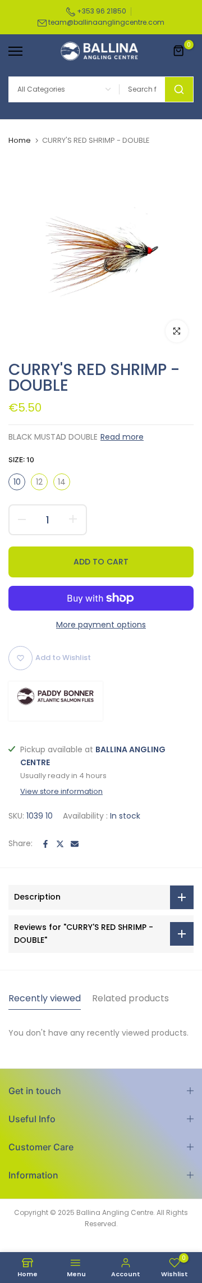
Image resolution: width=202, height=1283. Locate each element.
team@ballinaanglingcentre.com (106, 22)
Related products (130, 998)
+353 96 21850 (100, 11)
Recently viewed (44, 998)
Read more (122, 437)
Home (19, 140)
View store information (61, 792)
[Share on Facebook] (45, 843)
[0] (179, 51)
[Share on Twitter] (60, 843)
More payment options (101, 624)
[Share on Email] (74, 843)
